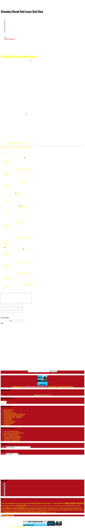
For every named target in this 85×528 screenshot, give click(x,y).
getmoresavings (70, 505)
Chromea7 (80, 503)
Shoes (2, 512)
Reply (5, 160)
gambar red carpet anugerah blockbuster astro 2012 (36, 505)
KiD (5, 434)
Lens (15, 508)
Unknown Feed (9, 515)
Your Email (26, 308)
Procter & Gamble (16, 510)
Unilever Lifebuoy (53, 512)
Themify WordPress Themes (21, 526)
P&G (61, 508)
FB (25, 505)
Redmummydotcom (26, 510)
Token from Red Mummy (23, 237)
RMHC (33, 509)
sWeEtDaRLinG (8, 278)
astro (11, 503)
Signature (7, 512)
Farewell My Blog (9, 410)
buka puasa (70, 502)
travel (47, 512)
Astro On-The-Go (18, 503)
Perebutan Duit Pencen (10, 412)
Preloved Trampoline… (10, 421)
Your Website (26, 311)
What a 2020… (8, 411)
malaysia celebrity (42, 508)
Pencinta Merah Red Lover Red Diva (22, 11)
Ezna (5, 436)
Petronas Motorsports (74, 508)
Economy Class (4, 505)
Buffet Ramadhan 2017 (47, 503)
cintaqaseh (7, 175)
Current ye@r (5, 320)
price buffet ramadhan (6, 509)
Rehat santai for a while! (7, 147)
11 (6, 141)
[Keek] (4, 28)
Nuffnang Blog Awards (13, 143)
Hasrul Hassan (8, 433)
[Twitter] (4, 20)
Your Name (26, 305)
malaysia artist (34, 508)
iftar (7, 507)
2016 (2, 503)
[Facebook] (4, 22)
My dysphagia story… (14, 440)
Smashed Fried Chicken (27, 284)
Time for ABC (18, 194)
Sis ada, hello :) (8, 418)
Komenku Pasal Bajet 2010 (24, 169)
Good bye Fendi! (8, 423)
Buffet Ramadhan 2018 (58, 503)
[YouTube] (4, 25)
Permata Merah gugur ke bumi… (19, 56)
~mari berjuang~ (22, 182)
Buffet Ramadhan (36, 503)
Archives (3, 454)
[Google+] (4, 23)
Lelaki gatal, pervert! (13, 431)
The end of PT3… (9, 420)
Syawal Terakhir (19, 222)
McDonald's (51, 508)
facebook (19, 505)
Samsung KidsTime (79, 509)
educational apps (12, 505)
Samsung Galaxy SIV (69, 510)
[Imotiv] (4, 30)
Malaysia (27, 508)
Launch (11, 508)
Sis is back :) (7, 424)
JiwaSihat (6, 437)
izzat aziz (6, 200)
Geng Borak (7, 439)
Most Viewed (3, 402)
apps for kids (7, 503)
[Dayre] (4, 32)
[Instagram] (4, 27)
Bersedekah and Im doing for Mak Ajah (14, 414)
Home (5, 37)
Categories (3, 447)
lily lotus (6, 267)
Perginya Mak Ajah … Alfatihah (12, 417)
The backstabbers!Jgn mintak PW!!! (23, 147)
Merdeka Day (57, 508)
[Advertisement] (42, 4)
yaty (5, 213)
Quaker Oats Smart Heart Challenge (13, 415)
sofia (5, 187)
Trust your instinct (22, 207)
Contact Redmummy (9, 39)
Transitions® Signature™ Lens (33, 512)
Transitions (15, 512)
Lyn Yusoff (6, 254)
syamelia (6, 227)
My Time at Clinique (23, 262)
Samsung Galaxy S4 (57, 510)
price (81, 508)
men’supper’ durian (22, 273)
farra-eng (6, 243)
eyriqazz (6, 163)
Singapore (22, 143)
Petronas (65, 508)
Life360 (21, 508)
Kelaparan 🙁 (21, 249)
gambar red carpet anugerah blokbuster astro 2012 (56, 505)
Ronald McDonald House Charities (44, 509)
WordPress (10, 526)
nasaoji (6, 153)
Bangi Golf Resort (26, 503)
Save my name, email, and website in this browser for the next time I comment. (23, 314)
